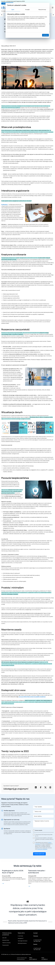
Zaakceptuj (45, 35)
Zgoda (12, 9)
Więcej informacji (42, 9)
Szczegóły (27, 9)
